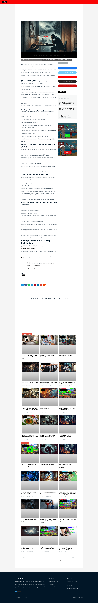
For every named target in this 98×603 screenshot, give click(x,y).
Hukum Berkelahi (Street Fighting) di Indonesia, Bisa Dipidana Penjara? (48, 521)
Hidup (64, 2)
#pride (26, 265)
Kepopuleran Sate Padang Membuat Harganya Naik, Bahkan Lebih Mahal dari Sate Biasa (30, 437)
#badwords (34, 265)
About (92, 2)
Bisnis (69, 2)
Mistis (87, 2)
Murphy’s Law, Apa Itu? (46, 408)
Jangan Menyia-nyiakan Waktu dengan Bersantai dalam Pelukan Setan (30, 357)
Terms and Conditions (53, 581)
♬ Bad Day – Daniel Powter (31, 268)
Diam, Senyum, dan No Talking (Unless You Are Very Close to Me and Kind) (30, 410)
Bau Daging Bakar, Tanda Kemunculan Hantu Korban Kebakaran (65, 437)
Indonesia (76, 2)
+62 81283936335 (71, 586)
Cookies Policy (52, 582)
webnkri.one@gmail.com (72, 588)
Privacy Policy (52, 586)
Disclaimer (51, 584)
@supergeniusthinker (30, 262)
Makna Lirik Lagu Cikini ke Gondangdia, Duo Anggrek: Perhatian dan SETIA (66, 548)
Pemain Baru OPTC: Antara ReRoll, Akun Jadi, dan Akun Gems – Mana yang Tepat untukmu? (67, 493)
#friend (49, 263)
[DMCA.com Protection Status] (18, 591)
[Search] (22, 2)
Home (53, 2)
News (59, 2)
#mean (38, 265)
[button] (22, 285)
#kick (30, 265)
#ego (53, 263)
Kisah (82, 2)
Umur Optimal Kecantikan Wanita (66, 97)
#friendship (45, 263)
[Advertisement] (49, 12)
